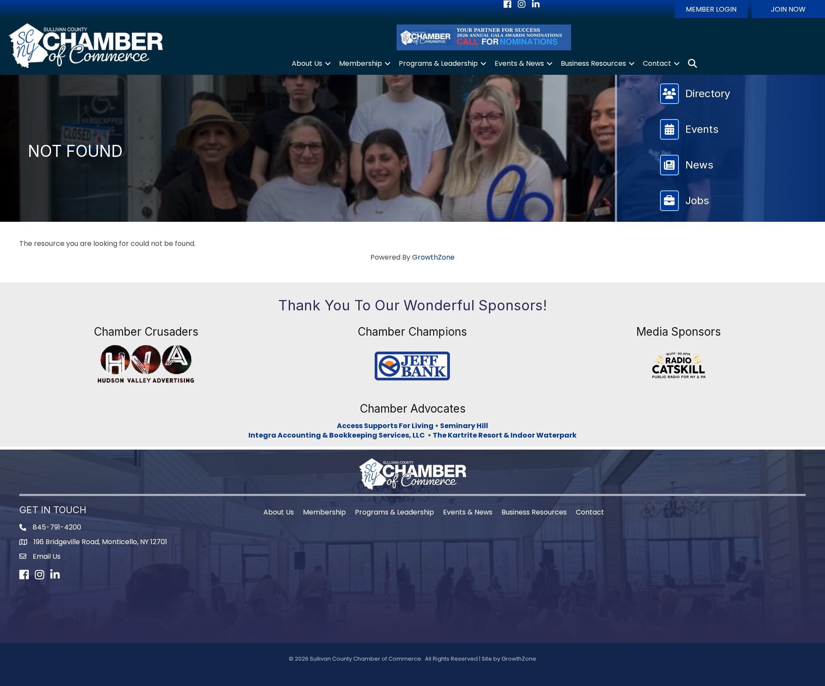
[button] (711, 9)
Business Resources (593, 63)
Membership (360, 63)
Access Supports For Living (385, 426)
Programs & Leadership (438, 63)
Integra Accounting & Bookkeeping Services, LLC (338, 435)
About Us (307, 63)
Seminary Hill (464, 426)
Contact (657, 63)
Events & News (519, 63)
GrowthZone (433, 257)
